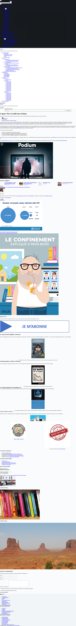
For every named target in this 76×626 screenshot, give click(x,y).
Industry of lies (4, 460)
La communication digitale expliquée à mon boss (14, 67)
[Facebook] (0, 188)
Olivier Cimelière (5, 621)
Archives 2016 (8, 90)
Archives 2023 (8, 83)
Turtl (32, 127)
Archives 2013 (8, 94)
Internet (15, 120)
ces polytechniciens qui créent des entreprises (18, 475)
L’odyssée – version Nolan (6, 464)
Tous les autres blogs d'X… (6, 604)
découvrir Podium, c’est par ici (7, 140)
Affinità (1, 187)
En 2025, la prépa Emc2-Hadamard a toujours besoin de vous (30, 183)
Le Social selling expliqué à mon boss (12, 68)
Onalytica (18, 127)
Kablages (1, 49)
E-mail (1, 577)
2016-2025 (6, 80)
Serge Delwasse (6, 74)
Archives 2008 (8, 98)
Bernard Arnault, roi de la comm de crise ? (16, 454)
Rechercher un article (8, 108)
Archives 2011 (8, 96)
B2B (16, 187)
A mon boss (4, 608)
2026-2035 (6, 78)
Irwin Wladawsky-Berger (6, 619)
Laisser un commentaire (4, 592)
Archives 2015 (8, 92)
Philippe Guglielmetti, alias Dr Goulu (8, 624)
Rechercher (68, 110)
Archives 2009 (8, 97)
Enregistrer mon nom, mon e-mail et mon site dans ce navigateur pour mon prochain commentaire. (17, 588)
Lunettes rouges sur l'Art (6, 600)
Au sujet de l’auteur (5, 52)
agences (13, 187)
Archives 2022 (8, 84)
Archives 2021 (8, 85)
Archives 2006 (8, 100)
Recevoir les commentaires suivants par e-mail (8, 590)
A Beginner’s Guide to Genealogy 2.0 (12, 65)
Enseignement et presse (8, 55)
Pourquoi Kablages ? (5, 101)
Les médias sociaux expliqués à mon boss (13, 69)
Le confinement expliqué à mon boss (10, 71)
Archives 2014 (8, 93)
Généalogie (6, 63)
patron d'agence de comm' (22, 195)
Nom (1, 575)
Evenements (11, 120)
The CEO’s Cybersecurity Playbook (12, 61)
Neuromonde (4, 601)
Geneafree (3, 610)
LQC (3, 599)
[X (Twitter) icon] (2, 199)
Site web (1, 579)
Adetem (3, 609)
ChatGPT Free (62, 448)
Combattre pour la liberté (6, 461)
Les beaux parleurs (5, 620)
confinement (25, 187)
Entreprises (7, 120)
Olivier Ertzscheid (5, 622)
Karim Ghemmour (7, 75)
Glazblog (3, 598)
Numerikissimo (4, 612)
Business (3, 120)
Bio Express (6, 53)
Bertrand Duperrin (5, 617)
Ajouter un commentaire (4, 586)
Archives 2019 (8, 87)
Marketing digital (7, 66)
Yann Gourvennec (8, 197)
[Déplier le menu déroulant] (9, 59)
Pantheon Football (5, 602)
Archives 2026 (8, 79)
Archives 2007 (8, 99)
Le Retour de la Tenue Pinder (14, 456)
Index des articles (7, 57)
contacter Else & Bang (63, 140)
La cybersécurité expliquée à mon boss (12, 60)
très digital (31, 195)
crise (29, 187)
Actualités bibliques (5, 597)
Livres (5, 56)
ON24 (3, 127)
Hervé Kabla (6, 73)
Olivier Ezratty (4, 623)
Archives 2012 (8, 95)
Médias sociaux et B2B (10, 70)
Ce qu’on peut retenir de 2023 (67, 182)
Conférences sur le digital (8, 54)
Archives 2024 (8, 82)
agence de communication (7, 187)
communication (20, 187)
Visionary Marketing (5, 613)
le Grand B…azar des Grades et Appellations (16, 455)
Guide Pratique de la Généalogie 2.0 (12, 64)
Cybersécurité (6, 59)
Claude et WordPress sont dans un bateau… (9, 462)
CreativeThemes (16, 625)
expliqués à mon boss (48, 195)
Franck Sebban (6, 76)
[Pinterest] (3, 188)
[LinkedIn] (4, 188)
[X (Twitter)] (1, 188)
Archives (3, 77)
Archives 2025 (8, 81)
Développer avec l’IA (46, 182)
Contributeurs (4, 72)
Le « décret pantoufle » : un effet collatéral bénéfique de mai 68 (10, 183)
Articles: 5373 (2, 200)
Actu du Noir (4, 596)
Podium (51, 126)
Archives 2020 (8, 86)
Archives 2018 (8, 88)
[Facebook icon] (0, 199)
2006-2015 (6, 91)
